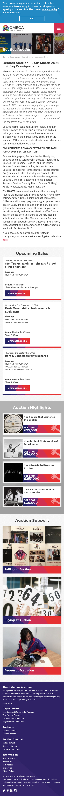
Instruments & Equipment (13, 718)
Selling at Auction (10, 743)
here (5, 239)
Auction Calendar (10, 731)
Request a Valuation (11, 749)
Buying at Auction (10, 746)
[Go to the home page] (13, 28)
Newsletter (7, 761)
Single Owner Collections (13, 722)
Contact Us (7, 768)
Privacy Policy (8, 771)
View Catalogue (16, 293)
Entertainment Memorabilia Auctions (18, 712)
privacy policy (49, 9)
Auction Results (9, 734)
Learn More (7, 704)
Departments (15, 57)
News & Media (9, 758)
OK (32, 18)
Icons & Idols (27, 57)
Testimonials (8, 765)
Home (5, 57)
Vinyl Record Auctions (12, 715)
